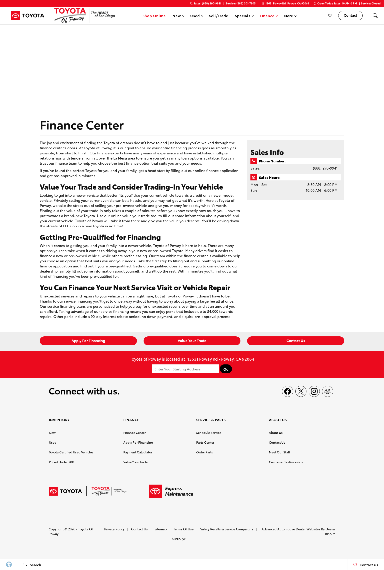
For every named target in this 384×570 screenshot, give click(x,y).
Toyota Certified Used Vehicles (71, 452)
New (52, 432)
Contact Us (295, 340)
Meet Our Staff (279, 452)
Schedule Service (208, 432)
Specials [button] (242, 16)
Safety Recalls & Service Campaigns (226, 529)
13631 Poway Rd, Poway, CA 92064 (287, 3)
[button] (375, 15)
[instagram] (314, 391)
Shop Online (154, 15)
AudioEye (179, 538)
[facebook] (287, 391)
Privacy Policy (114, 529)
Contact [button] (350, 15)
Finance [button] (267, 16)
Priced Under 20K (61, 462)
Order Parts (204, 452)
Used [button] (195, 16)
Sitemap (160, 529)
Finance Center (134, 432)
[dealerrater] (327, 391)
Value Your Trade (192, 340)
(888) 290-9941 (325, 167)
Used (52, 442)
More (289, 16)
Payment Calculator (137, 452)
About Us (276, 432)
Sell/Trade (218, 15)
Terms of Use (183, 529)
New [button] (177, 16)
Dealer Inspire (330, 531)
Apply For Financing (88, 340)
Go (225, 369)
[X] (300, 391)
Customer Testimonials (286, 462)
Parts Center (205, 442)
